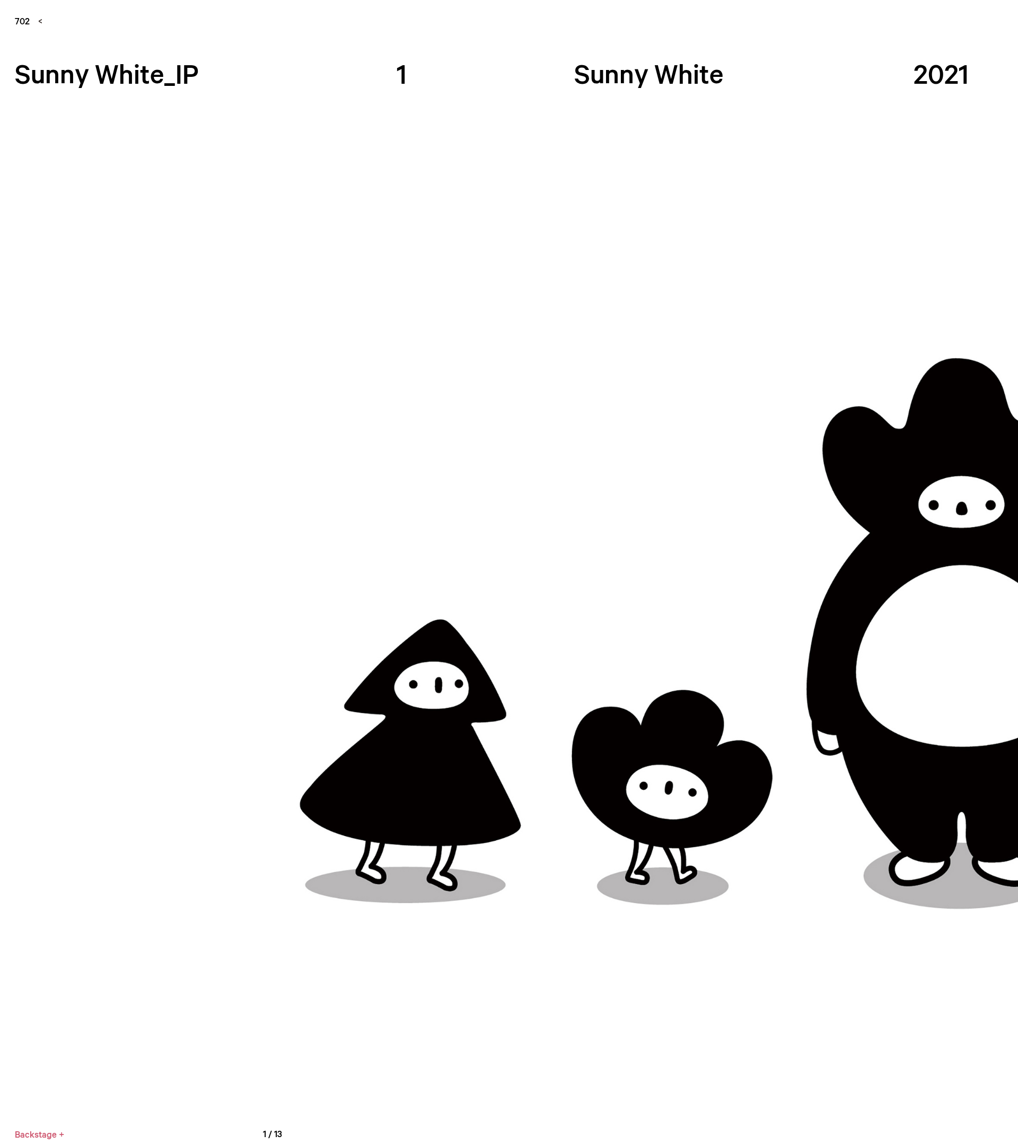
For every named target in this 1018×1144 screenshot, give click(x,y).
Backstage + (39, 1134)
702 (22, 21)
